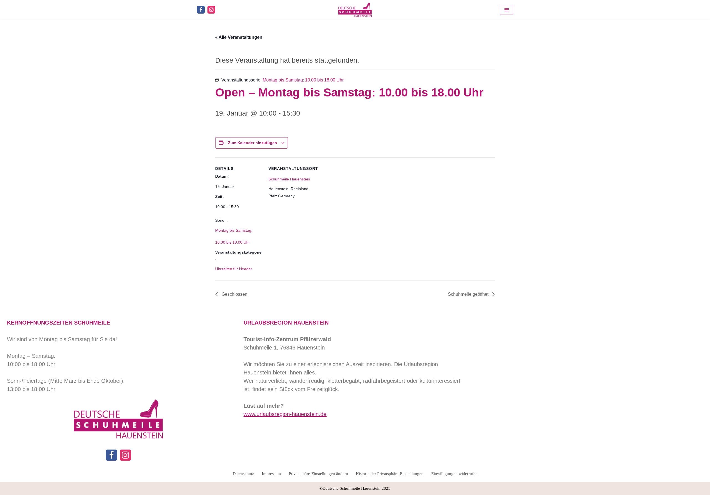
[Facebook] (201, 10)
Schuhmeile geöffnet (469, 294)
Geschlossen (233, 294)
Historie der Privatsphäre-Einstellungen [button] (390, 473)
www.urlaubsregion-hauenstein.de (285, 414)
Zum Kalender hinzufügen (252, 143)
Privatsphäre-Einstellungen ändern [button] (318, 473)
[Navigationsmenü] (506, 9)
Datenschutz (243, 473)
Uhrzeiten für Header (233, 269)
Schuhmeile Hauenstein (289, 179)
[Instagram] (211, 10)
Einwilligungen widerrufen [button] (454, 473)
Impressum (271, 473)
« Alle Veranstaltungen (238, 37)
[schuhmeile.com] (355, 9)
